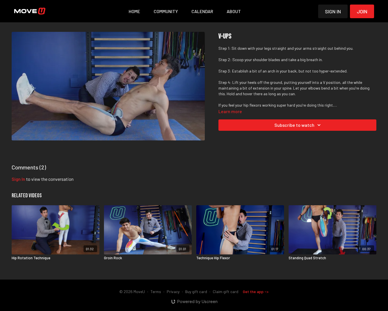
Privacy (173, 291)
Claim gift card (225, 291)
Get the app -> (256, 291)
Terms (156, 291)
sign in (18, 179)
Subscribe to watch (294, 125)
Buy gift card (196, 291)
